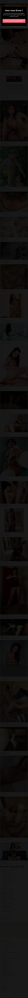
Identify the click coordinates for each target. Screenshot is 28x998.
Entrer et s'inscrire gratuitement (14, 21)
